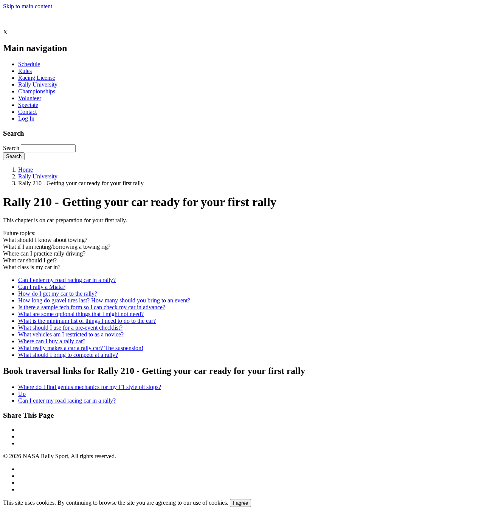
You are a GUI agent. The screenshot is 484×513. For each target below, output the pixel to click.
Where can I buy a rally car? (51, 341)
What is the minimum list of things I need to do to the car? (87, 321)
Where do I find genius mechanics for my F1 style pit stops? (89, 387)
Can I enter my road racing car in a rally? (67, 280)
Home (25, 169)
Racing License (36, 77)
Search (11, 148)
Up (22, 394)
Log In (26, 118)
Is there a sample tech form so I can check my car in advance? (91, 307)
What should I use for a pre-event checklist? (70, 327)
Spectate (28, 105)
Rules (25, 71)
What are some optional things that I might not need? (81, 314)
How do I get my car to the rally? (57, 293)
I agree (240, 503)
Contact (27, 111)
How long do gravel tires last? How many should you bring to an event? (104, 300)
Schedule (29, 64)
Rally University (37, 84)
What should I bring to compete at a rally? (68, 355)
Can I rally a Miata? (41, 287)
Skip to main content (27, 6)
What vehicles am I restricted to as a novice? (71, 334)
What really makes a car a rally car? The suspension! (80, 348)
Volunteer (29, 98)
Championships (36, 91)
